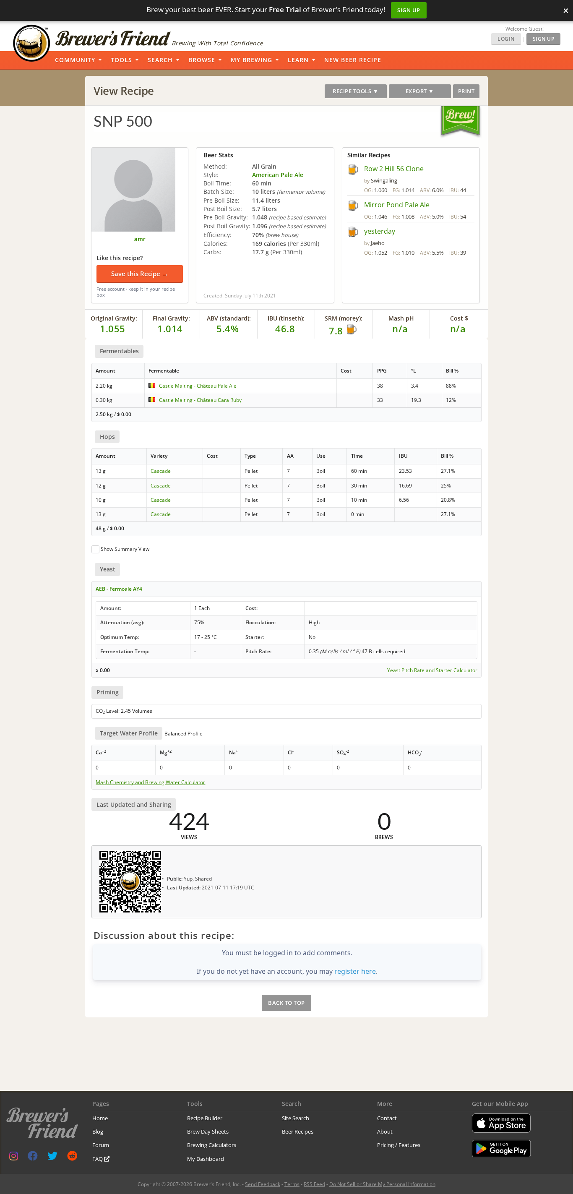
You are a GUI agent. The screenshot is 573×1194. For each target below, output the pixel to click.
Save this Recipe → (139, 273)
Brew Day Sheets (208, 1131)
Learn (298, 60)
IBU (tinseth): (286, 318)
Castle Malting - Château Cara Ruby (200, 400)
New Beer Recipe (352, 60)
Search (160, 60)
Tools (121, 60)
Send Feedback (262, 1184)
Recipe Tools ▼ (355, 91)
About (385, 1131)
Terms (292, 1184)
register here (355, 971)
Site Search (295, 1118)
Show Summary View (125, 549)
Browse (201, 60)
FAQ (98, 1159)
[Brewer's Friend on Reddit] (72, 1157)
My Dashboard (205, 1159)
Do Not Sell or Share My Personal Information (382, 1184)
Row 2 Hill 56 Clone (394, 168)
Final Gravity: (171, 318)
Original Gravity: (114, 318)
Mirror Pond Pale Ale (397, 204)
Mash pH (401, 318)
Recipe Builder (204, 1118)
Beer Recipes (297, 1131)
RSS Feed (314, 1184)
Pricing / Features (398, 1145)
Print (466, 91)
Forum (100, 1145)
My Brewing (251, 60)
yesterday (379, 231)
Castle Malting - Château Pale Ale (198, 385)
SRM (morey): (343, 318)
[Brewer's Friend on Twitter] (52, 1157)
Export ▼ (420, 91)
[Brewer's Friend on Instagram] (13, 1157)
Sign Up (408, 10)
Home (100, 1118)
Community (75, 60)
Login (506, 38)
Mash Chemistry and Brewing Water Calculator (150, 782)
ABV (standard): (229, 318)
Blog (97, 1131)
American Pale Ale (277, 175)
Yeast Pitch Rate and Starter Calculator (432, 670)
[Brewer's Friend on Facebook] (33, 1157)
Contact (387, 1118)
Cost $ (459, 318)
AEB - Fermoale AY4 (119, 588)
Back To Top (286, 1002)
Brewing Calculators (211, 1145)
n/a (458, 328)
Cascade (161, 470)
